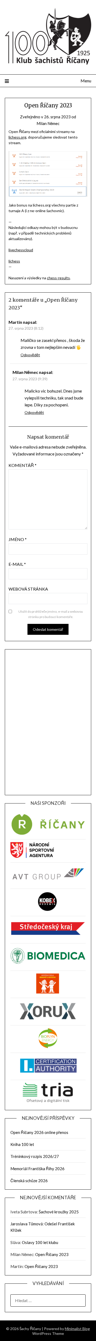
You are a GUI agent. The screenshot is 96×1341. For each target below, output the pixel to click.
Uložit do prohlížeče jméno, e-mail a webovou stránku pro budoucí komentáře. (50, 614)
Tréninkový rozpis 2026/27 (34, 1156)
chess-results (58, 278)
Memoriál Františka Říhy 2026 (37, 1168)
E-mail (17, 564)
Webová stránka (28, 588)
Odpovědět (30, 355)
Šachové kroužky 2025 (59, 1211)
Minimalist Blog (77, 1328)
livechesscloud (21, 250)
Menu (86, 80)
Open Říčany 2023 (52, 1254)
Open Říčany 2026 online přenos (39, 1132)
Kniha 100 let (22, 1144)
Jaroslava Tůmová (26, 1223)
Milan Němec (48, 123)
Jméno (18, 539)
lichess (14, 261)
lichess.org (17, 137)
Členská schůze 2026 (29, 1180)
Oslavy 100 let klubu (40, 1242)
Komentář (23, 465)
